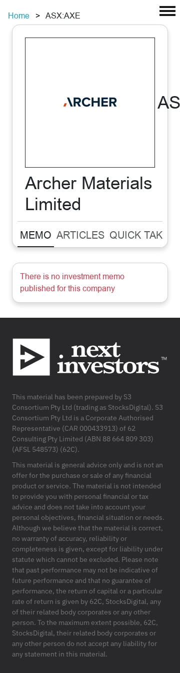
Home (19, 16)
